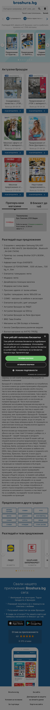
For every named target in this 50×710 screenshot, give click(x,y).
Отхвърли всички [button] (25, 364)
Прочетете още (22, 353)
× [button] (45, 336)
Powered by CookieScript (37, 374)
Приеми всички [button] (25, 358)
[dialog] (25, 355)
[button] (25, 370)
